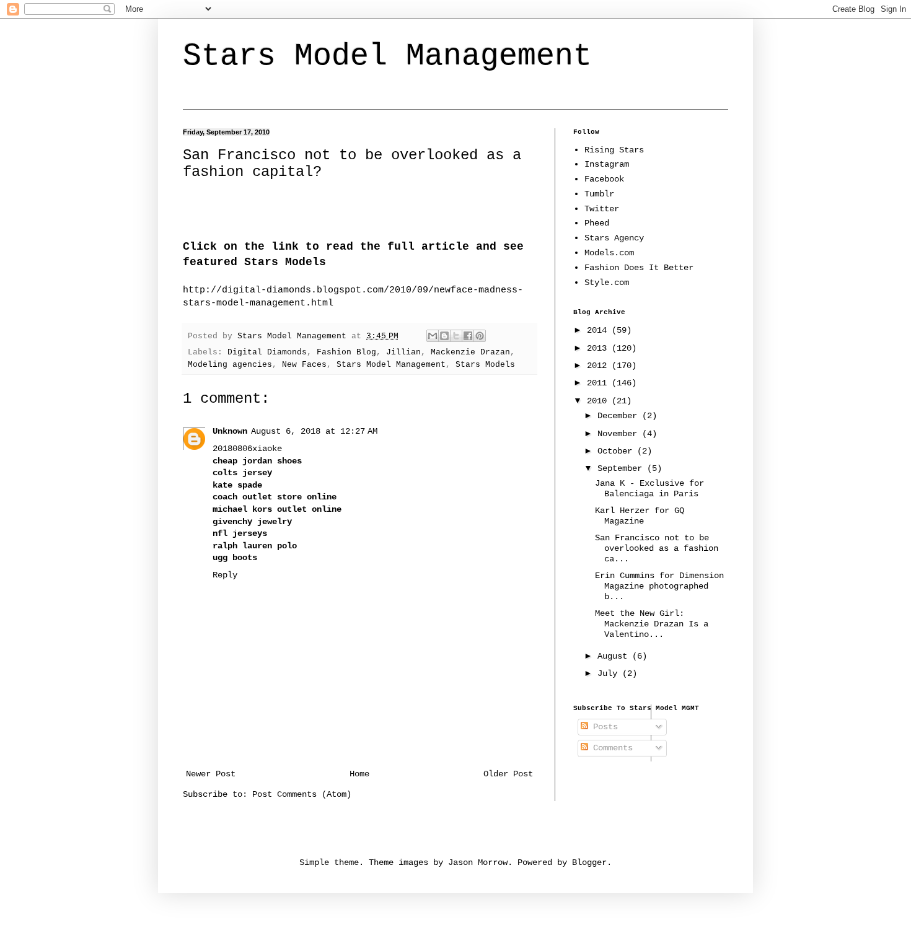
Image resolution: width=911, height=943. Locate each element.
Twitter (601, 209)
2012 (599, 366)
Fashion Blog (346, 352)
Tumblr (599, 194)
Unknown (230, 431)
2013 (599, 348)
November (619, 434)
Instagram (606, 164)
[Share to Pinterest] (479, 336)
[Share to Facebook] (468, 336)
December (619, 416)
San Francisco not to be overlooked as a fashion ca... (656, 548)
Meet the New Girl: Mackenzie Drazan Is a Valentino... (651, 623)
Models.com (609, 253)
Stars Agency (614, 238)
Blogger (589, 862)
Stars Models (485, 365)
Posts (603, 727)
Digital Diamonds (267, 352)
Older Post (508, 774)
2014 (599, 330)
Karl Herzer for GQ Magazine (639, 516)
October (617, 451)
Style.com (606, 282)
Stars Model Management (387, 56)
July (609, 673)
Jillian (403, 352)
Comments (610, 748)
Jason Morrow (478, 862)
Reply (225, 575)
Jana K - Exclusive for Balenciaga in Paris (649, 488)
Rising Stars (614, 150)
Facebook (604, 179)
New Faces (304, 365)
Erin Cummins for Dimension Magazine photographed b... (659, 586)
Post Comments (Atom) (301, 794)
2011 (599, 383)
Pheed (596, 223)
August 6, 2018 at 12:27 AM (314, 431)
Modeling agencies (230, 365)
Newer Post (210, 774)
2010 (599, 401)
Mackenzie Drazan (470, 352)
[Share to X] (456, 336)
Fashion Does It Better (638, 268)
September (622, 468)
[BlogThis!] (444, 336)
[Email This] (432, 336)
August (614, 656)
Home (359, 774)
